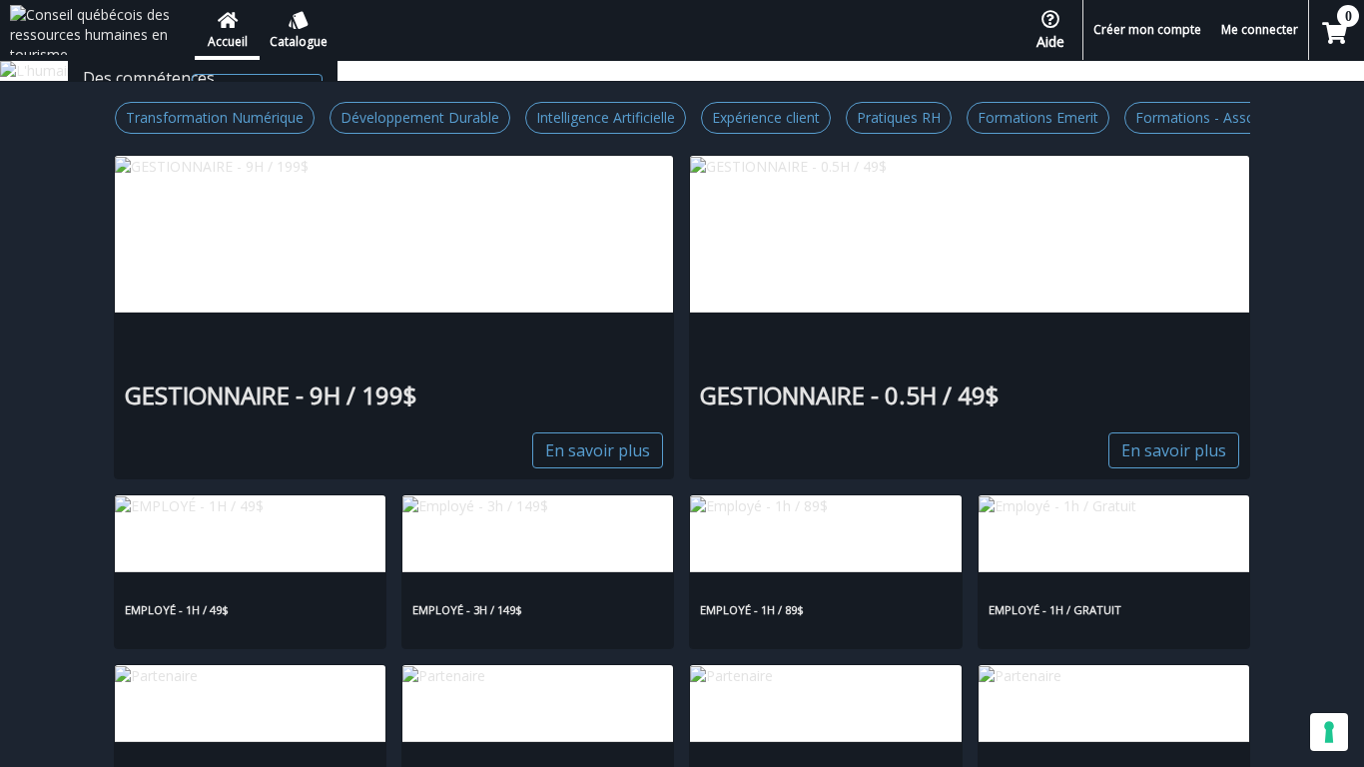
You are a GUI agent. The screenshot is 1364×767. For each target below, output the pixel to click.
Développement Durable (420, 117)
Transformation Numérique (215, 117)
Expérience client (766, 117)
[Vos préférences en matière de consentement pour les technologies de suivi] (1329, 732)
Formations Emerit (1038, 117)
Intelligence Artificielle (605, 117)
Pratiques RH (899, 117)
